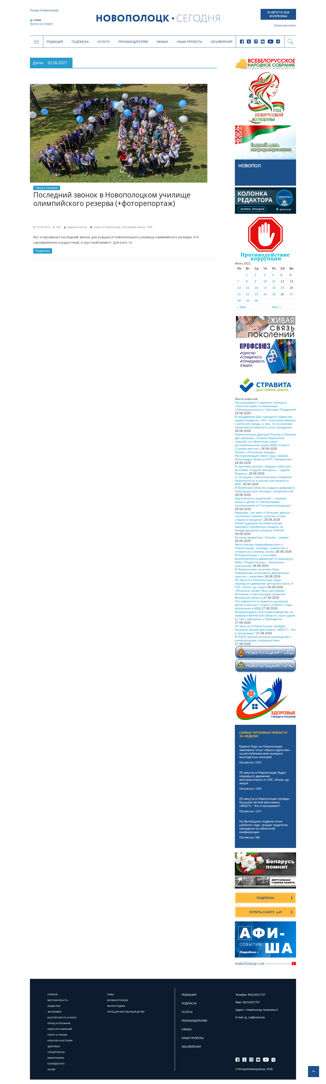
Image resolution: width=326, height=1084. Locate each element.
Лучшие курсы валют (285, 25)
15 (247, 288)
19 (282, 288)
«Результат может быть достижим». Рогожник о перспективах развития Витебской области (260, 594)
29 (247, 300)
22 (247, 294)
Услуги (103, 41)
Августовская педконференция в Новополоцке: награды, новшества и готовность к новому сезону (261, 548)
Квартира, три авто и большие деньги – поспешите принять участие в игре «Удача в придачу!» (263, 516)
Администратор (77, 227)
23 (256, 294)
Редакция (55, 41)
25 (274, 294)
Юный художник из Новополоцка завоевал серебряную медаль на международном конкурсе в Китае (259, 526)
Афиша (162, 41)
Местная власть (57, 1000)
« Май (241, 307)
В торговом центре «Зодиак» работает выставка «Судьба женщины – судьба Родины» (263, 470)
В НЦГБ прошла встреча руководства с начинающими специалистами (263, 638)
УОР (149, 227)
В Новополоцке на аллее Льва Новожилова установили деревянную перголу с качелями (262, 573)
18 (274, 288)
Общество (54, 1006)
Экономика (54, 1012)
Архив (51, 1069)
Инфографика (55, 1058)
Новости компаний (59, 1029)
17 (265, 288)
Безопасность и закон (62, 1017)
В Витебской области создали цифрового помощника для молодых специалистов (265, 489)
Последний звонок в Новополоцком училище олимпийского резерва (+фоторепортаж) (111, 199)
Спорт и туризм (57, 1035)
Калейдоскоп (56, 1063)
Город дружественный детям (125, 1012)
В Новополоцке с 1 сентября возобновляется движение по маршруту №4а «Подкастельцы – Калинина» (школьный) (264, 560)
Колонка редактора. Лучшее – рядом (262, 537)
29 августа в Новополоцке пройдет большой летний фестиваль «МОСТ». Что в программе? (265, 629)
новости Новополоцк (107, 227)
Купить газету (265, 912)
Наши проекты (189, 41)
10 (265, 281)
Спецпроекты (56, 1052)
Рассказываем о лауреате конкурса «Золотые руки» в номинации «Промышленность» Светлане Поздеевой (265, 406)
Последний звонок (133, 227)
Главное (52, 994)
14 (239, 288)
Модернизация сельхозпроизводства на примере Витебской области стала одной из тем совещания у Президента (265, 615)
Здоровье (53, 1046)
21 (239, 294)
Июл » (276, 307)
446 (58, 227)
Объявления (221, 41)
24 (265, 294)
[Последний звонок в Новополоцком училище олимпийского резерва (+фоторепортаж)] (118, 85)
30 (256, 300)
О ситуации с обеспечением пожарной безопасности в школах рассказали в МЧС (263, 480)
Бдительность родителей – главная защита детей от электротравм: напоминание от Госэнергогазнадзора (263, 502)
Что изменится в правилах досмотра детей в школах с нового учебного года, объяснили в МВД (264, 604)
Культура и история (59, 1040)
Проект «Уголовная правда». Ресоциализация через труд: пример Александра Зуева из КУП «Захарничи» (263, 455)
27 (291, 294)
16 (256, 288)
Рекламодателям (133, 41)
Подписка (80, 41)
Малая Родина (116, 1006)
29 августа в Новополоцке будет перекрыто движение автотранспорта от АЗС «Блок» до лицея (264, 583)
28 (239, 300)
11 (273, 281)
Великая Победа (117, 1000)
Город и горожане (46, 187)
